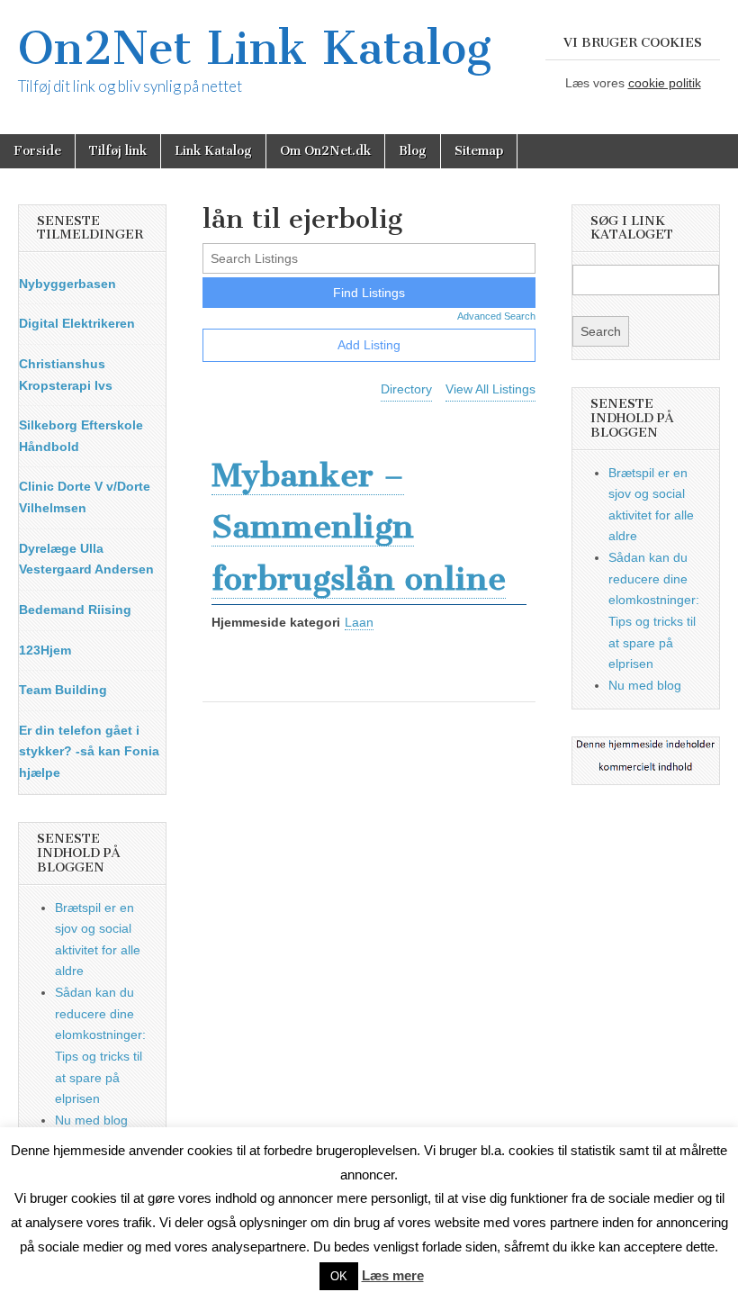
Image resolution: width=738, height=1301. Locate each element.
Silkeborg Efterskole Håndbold (81, 436)
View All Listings (491, 389)
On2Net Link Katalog (254, 48)
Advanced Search (496, 316)
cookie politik (664, 83)
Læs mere (393, 1275)
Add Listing (369, 345)
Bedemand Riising (75, 609)
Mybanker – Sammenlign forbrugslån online (359, 527)
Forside (37, 150)
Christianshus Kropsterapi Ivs (65, 375)
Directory (406, 389)
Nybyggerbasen (67, 283)
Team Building (63, 689)
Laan (359, 622)
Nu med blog (91, 1120)
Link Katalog (213, 150)
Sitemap (478, 150)
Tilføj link (118, 150)
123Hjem (45, 650)
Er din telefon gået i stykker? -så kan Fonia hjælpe (89, 751)
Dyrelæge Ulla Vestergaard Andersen (86, 559)
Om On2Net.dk (325, 150)
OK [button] (338, 1276)
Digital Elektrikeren (77, 323)
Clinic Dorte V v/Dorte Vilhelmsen (84, 497)
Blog (413, 150)
